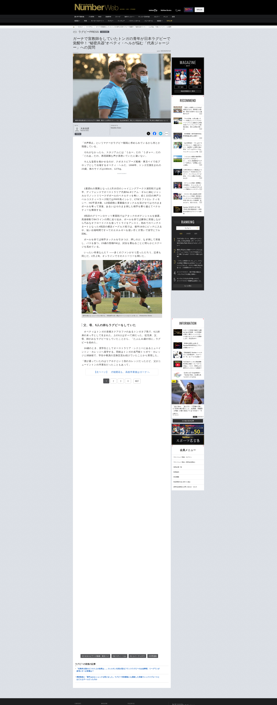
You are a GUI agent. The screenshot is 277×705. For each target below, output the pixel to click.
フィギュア (121, 21)
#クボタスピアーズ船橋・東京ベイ (95, 656)
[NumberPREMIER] (188, 9)
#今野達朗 (153, 656)
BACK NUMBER (105, 32)
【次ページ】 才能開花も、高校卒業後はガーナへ (122, 372)
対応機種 (176, 477)
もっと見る (187, 286)
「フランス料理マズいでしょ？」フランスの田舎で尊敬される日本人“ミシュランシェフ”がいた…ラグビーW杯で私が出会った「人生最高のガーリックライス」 (190, 264)
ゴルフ (156, 17)
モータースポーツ (96, 21)
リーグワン (89, 27)
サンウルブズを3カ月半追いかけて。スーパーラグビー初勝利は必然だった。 (189, 280)
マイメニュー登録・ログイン (182, 457)
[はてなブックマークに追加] (160, 134)
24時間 (188, 233)
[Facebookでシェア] (154, 134)
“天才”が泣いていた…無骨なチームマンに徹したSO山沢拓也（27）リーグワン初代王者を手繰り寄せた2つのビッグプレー (189, 242)
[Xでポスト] (148, 134)
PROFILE (78, 134)
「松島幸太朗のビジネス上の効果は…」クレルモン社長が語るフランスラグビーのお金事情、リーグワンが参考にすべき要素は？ (118, 670)
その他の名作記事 (188, 421)
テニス (165, 17)
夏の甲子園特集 (79, 17)
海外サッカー (129, 17)
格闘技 (76, 21)
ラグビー (110, 21)
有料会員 (199, 9)
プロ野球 (91, 17)
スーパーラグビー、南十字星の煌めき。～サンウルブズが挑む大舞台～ (189, 273)
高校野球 (108, 17)
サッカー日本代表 (144, 17)
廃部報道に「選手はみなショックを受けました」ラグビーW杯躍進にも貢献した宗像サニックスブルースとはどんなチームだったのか (117, 678)
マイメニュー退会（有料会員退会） (184, 462)
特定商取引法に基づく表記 (181, 482)
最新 (181, 233)
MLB (99, 17)
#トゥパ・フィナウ (137, 656)
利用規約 (176, 472)
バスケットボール (134, 21)
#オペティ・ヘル (119, 656)
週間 (195, 233)
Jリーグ (117, 17)
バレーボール (148, 21)
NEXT (137, 381)
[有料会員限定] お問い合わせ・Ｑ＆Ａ (185, 487)
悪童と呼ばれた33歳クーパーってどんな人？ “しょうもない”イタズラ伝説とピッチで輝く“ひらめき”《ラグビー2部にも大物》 (189, 253)
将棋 (85, 21)
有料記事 (169, 21)
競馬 (173, 17)
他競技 (159, 21)
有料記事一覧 (177, 467)
